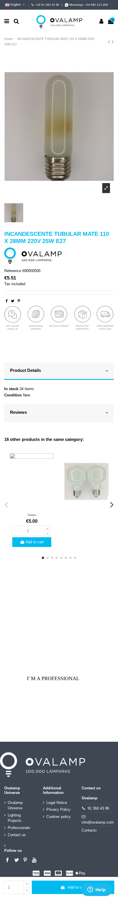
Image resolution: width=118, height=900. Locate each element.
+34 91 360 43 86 (47, 4)
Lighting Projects (14, 818)
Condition (13, 395)
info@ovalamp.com (98, 822)
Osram (31, 514)
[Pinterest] (18, 301)
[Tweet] (12, 301)
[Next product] (113, 41)
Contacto (89, 830)
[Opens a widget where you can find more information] (96, 890)
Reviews (18, 412)
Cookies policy (58, 816)
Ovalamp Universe (15, 805)
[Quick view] (32, 508)
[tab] (59, 371)
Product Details (25, 370)
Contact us (17, 835)
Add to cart (77, 887)
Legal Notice (56, 802)
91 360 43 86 (98, 808)
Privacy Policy (58, 809)
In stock (11, 389)
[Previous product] (110, 41)
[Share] (6, 301)
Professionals (19, 828)
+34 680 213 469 (96, 4)
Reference (12, 271)
